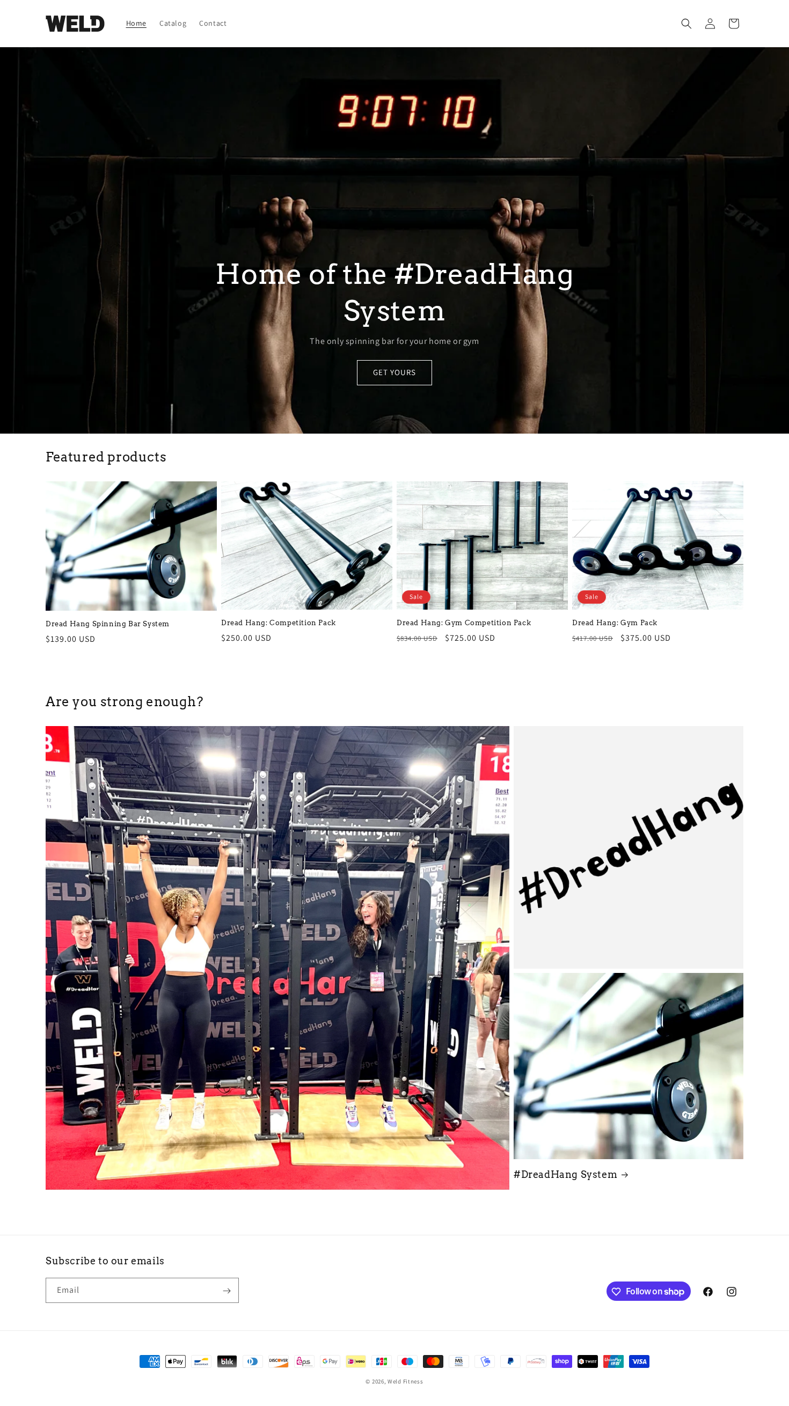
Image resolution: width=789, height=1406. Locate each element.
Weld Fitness (405, 1381)
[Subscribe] (226, 1291)
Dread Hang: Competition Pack (278, 623)
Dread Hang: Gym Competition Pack (464, 623)
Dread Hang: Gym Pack (615, 623)
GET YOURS (394, 373)
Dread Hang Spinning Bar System (108, 624)
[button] (686, 23)
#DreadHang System (565, 1174)
